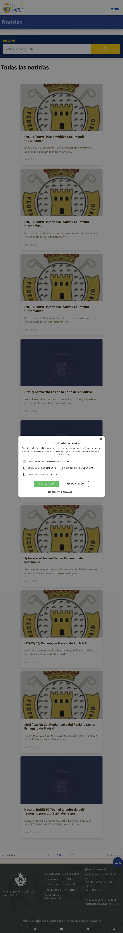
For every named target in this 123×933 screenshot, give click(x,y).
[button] (61, 491)
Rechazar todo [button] (75, 483)
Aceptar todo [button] (47, 483)
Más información (62, 454)
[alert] (61, 466)
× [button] (101, 439)
